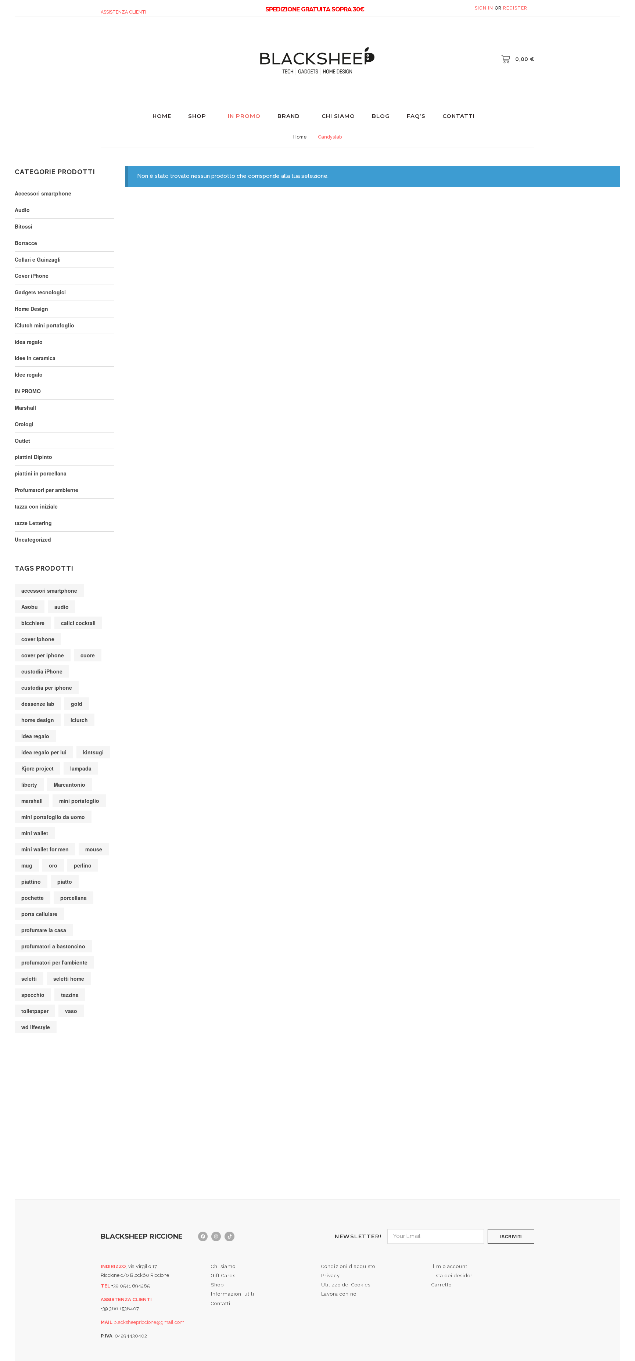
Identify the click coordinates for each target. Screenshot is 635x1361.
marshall (32, 800)
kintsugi (93, 752)
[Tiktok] (229, 1236)
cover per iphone (42, 655)
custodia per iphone (46, 687)
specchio (32, 994)
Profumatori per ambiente (46, 489)
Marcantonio (69, 784)
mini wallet (34, 833)
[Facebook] (203, 1236)
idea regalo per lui (44, 752)
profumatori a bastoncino (53, 946)
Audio (22, 209)
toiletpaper (35, 1011)
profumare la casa (43, 930)
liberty (29, 784)
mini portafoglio (79, 800)
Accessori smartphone (43, 193)
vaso (71, 1011)
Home (162, 115)
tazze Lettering (33, 523)
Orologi (24, 424)
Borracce (26, 243)
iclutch (79, 719)
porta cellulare (39, 913)
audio (61, 606)
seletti (29, 978)
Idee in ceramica (35, 358)
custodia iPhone (41, 671)
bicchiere (32, 622)
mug (26, 865)
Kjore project (37, 768)
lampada (81, 768)
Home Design (31, 308)
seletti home (68, 978)
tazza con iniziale (36, 506)
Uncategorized (33, 539)
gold (76, 703)
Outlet (22, 440)
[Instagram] (216, 1236)
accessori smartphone (49, 590)
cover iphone (37, 639)
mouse (93, 849)
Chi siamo (338, 115)
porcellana (73, 897)
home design (37, 719)
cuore (87, 655)
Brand (288, 115)
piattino (31, 881)
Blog (381, 115)
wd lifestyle (35, 1027)
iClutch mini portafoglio (44, 325)
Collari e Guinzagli (38, 259)
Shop (197, 115)
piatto (64, 881)
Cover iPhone (32, 275)
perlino (83, 865)
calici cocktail (78, 622)
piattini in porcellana (41, 473)
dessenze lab (37, 703)
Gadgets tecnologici (40, 292)
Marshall (25, 407)
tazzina (70, 994)
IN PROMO (28, 391)
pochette (32, 897)
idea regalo (29, 341)
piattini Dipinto (33, 456)
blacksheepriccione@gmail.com (149, 1322)
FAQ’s (416, 115)
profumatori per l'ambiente (54, 962)
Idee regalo (29, 374)
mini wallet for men (45, 849)
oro (53, 865)
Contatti (458, 115)
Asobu (29, 606)
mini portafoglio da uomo (53, 816)
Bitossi (23, 226)
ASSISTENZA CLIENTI (123, 12)
